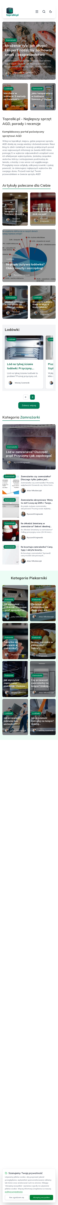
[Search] (44, 11)
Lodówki (8, 88)
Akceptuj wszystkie (41, 1197)
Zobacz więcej (29, 405)
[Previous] (25, 397)
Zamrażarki (11, 40)
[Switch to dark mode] (50, 11)
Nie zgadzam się (16, 1197)
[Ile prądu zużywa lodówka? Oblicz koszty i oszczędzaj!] (29, 255)
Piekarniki (9, 599)
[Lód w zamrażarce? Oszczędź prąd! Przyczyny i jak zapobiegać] (29, 447)
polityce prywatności (14, 1192)
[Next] (32, 397)
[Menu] (37, 12)
